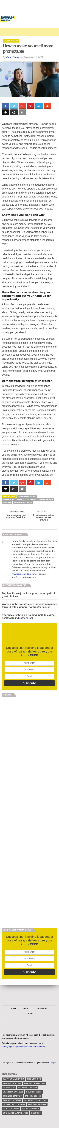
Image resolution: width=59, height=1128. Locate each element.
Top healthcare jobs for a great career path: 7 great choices (28, 595)
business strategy (27, 1087)
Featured (7, 503)
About (26, 1008)
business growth (37, 1104)
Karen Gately (12, 57)
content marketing (13, 1079)
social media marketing (15, 1113)
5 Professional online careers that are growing (43, 517)
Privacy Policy (42, 1008)
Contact (29, 1013)
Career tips (9, 1087)
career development (14, 1104)
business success (12, 1083)
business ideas (34, 1091)
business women (30, 1108)
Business (36, 1113)
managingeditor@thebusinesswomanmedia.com (23, 1046)
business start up (12, 1096)
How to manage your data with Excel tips (16, 516)
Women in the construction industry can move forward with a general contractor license (29, 605)
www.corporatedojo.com (24, 574)
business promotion (27, 496)
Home (13, 1008)
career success (33, 1096)
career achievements (12, 499)
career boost (31, 499)
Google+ (53, 1063)
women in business (13, 1091)
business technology (35, 1100)
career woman (11, 1108)
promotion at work (23, 503)
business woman (12, 1100)
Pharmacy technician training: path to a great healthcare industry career (28, 616)
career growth (46, 499)
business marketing (34, 1083)
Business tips (34, 1079)
